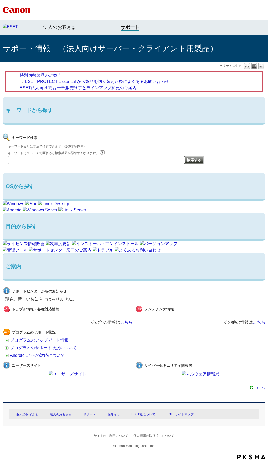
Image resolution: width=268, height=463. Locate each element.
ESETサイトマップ (180, 414)
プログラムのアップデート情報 (39, 340)
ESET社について (143, 414)
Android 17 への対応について (37, 355)
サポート (89, 414)
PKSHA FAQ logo (251, 457)
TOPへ (260, 387)
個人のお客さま (27, 414)
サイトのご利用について (111, 436)
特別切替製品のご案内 (41, 75)
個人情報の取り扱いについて (153, 436)
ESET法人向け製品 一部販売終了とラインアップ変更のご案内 (78, 88)
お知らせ (113, 414)
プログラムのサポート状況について (43, 348)
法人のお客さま (59, 27)
